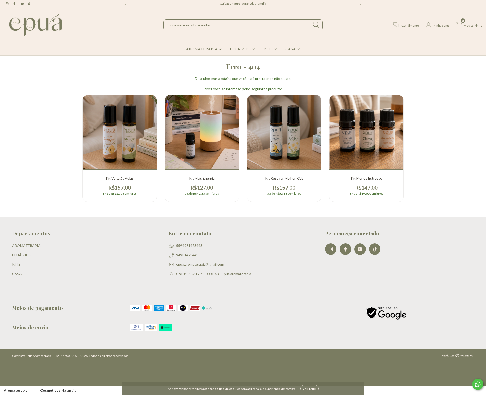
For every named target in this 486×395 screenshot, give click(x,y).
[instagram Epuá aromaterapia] (7, 3)
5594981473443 (189, 245)
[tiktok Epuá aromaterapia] (29, 3)
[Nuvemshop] (458, 356)
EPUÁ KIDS (241, 49)
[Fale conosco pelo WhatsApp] (477, 384)
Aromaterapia (16, 390)
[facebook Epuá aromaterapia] (14, 3)
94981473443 (187, 255)
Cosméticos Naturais (58, 390)
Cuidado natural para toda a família (243, 3)
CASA (291, 49)
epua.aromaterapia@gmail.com (200, 264)
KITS (269, 49)
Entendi (309, 388)
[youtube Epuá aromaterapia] (22, 3)
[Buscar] (316, 25)
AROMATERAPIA (202, 49)
